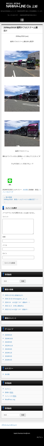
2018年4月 (8, 360)
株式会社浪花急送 (14, 10)
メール (4, 245)
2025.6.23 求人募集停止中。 (14, 295)
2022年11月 (9, 346)
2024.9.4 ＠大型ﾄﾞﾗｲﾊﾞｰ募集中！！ (17, 302)
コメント (5, 216)
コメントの (10, 396)
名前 (4, 237)
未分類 (25, 190)
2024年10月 (9, 338)
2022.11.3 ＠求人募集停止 (14, 306)
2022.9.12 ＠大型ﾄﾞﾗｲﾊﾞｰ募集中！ (17, 309)
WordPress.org (10, 399)
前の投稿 (8, 197)
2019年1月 (8, 353)
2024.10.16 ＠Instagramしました (16, 299)
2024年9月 (8, 342)
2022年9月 (8, 349)
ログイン (8, 389)
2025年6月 (8, 335)
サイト (4, 253)
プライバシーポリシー (9, 425)
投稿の (9, 392)
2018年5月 (8, 356)
